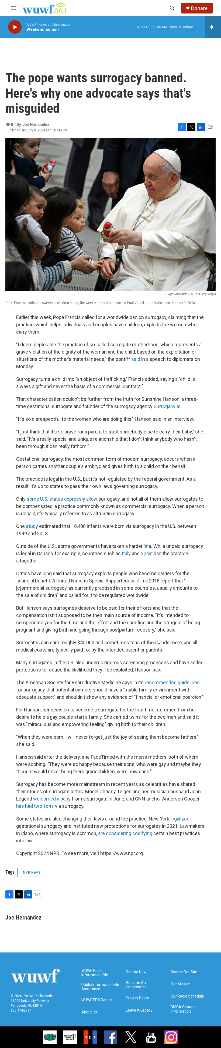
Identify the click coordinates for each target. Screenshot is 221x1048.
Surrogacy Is (167, 406)
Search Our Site (184, 972)
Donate (199, 8)
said (135, 359)
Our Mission (181, 984)
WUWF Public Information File (94, 973)
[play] (15, 27)
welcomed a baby (52, 799)
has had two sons (35, 806)
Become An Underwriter (136, 985)
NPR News (32, 872)
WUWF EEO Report (96, 1000)
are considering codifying (125, 833)
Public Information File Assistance (100, 987)
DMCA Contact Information (183, 1009)
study (32, 526)
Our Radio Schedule (187, 996)
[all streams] (213, 27)
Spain (147, 553)
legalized (179, 819)
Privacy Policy (137, 998)
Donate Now (136, 972)
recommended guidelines (172, 682)
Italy (126, 553)
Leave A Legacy (139, 1010)
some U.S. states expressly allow (62, 499)
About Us (89, 1012)
